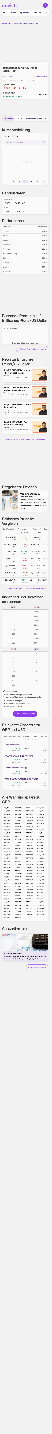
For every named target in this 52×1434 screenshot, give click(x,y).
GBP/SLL (18, 896)
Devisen (16, 23)
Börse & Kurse (6, 23)
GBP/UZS (7, 914)
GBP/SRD (18, 902)
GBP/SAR (7, 892)
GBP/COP (29, 855)
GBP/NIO (29, 877)
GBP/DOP (40, 830)
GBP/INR (18, 842)
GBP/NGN (40, 877)
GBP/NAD (29, 874)
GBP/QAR (7, 855)
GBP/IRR (6, 845)
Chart (19, 118)
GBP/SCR (7, 896)
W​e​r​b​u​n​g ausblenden (34, 42)
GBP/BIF (29, 823)
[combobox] (25, 142)
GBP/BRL (40, 820)
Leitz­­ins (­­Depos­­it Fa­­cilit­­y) (15, 767)
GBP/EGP (18, 808)
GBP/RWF (40, 886)
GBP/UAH (18, 911)
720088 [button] (9, 76)
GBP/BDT (7, 817)
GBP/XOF (40, 823)
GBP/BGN (18, 823)
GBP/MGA (29, 864)
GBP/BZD (29, 817)
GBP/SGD (29, 896)
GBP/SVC (7, 833)
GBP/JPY (7, 849)
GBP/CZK (7, 908)
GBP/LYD (7, 864)
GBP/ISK (18, 845)
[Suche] (46, 12)
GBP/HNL (40, 839)
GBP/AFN (7, 808)
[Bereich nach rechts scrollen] (45, 118)
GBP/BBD (18, 817)
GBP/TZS (7, 905)
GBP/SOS (40, 896)
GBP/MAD (29, 867)
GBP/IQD (40, 842)
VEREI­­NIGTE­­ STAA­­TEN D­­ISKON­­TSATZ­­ (21, 779)
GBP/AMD (29, 811)
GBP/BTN (7, 820)
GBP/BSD (29, 814)
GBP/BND (7, 823)
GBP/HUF (29, 911)
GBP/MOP (18, 864)
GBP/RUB (18, 889)
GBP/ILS (29, 845)
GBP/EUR (18, 833)
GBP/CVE (29, 852)
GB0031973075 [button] (42, 76)
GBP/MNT (7, 874)
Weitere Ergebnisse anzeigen (32, 349)
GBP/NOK (18, 880)
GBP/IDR (29, 842)
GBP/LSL (29, 861)
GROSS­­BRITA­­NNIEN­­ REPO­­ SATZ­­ (18, 756)
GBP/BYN (18, 918)
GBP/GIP (29, 836)
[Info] (7, 136)
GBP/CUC (18, 858)
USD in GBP (43, 95)
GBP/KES (18, 855)
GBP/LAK (18, 861)
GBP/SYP (40, 902)
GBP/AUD (18, 814)
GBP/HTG (29, 839)
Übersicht (8, 118)
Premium (37, 12)
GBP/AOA (7, 811)
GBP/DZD (40, 808)
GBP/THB (18, 905)
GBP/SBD (29, 889)
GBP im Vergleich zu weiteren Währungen (27, 588)
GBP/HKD (7, 842)
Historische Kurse (34, 118)
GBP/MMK (18, 874)
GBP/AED (18, 830)
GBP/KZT (40, 852)
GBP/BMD (40, 817)
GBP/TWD (7, 877)
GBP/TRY (29, 908)
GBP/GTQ (40, 836)
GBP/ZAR (29, 899)
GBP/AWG (40, 811)
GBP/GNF (7, 839)
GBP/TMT (40, 908)
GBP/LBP (40, 861)
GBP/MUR (40, 867)
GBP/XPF (7, 827)
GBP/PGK (29, 883)
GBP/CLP (18, 827)
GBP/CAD (18, 852)
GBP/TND (18, 908)
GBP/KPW (7, 880)
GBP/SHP (18, 899)
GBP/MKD (7, 871)
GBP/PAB (18, 883)
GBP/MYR (7, 867)
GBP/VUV (29, 914)
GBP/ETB (7, 814)
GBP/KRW (7, 902)
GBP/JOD (29, 849)
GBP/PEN (7, 886)
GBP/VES (40, 914)
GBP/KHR (7, 852)
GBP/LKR (7, 899)
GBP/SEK (18, 892)
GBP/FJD (40, 833)
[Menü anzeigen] (4, 12)
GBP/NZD (18, 877)
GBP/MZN (18, 871)
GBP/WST (40, 889)
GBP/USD (18, 914)
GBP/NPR (40, 874)
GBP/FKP (29, 833)
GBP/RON (7, 889)
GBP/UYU (40, 911)
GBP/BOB (18, 820)
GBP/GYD (18, 839)
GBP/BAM (7, 858)
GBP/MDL (40, 871)
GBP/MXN (29, 871)
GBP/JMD (40, 845)
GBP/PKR (7, 883)
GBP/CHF (29, 892)
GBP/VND (7, 918)
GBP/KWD (29, 858)
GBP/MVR (18, 867)
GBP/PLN (29, 886)
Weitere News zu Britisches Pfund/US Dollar (26, 439)
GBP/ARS (18, 811)
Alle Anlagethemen (37, 967)
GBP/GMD (7, 836)
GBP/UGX (7, 911)
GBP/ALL (29, 808)
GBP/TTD (40, 905)
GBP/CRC (40, 827)
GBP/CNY (29, 827)
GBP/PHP (18, 886)
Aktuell (12, 12)
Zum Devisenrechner (25, 713)
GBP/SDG (40, 899)
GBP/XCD (40, 880)
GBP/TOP (29, 905)
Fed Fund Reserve (12, 744)
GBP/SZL (29, 902)
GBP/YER (18, 849)
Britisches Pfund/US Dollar (29, 23)
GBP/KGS (7, 861)
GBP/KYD (40, 849)
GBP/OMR (29, 880)
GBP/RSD (40, 892)
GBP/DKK (7, 830)
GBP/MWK (41, 864)
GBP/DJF (29, 830)
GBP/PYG (40, 883)
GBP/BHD (40, 814)
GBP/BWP (29, 820)
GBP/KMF (40, 855)
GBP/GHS (18, 836)
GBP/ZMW (41, 858)
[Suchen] (44, 142)
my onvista (24, 12)
